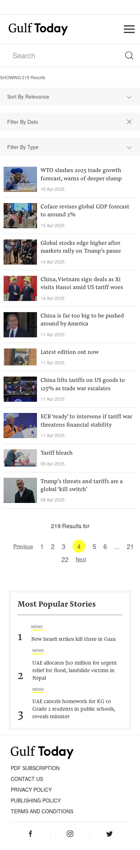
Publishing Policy (36, 800)
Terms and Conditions (42, 811)
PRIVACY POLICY (31, 789)
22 (65, 559)
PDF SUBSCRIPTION (35, 768)
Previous (23, 546)
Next (81, 559)
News (37, 626)
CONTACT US (27, 778)
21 (130, 546)
